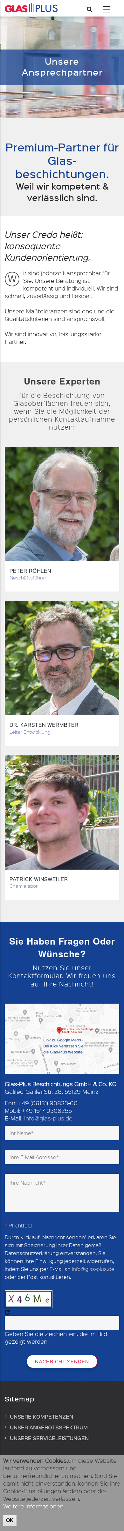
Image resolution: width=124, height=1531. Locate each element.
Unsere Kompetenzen (41, 1416)
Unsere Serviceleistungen (49, 1437)
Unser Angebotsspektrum (49, 1427)
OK (10, 1520)
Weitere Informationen (33, 1506)
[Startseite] (31, 8)
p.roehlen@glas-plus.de (62, 542)
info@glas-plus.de (62, 850)
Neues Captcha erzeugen (7, 1312)
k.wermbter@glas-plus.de (62, 696)
